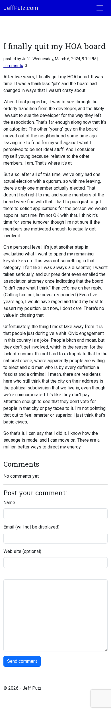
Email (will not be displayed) (31, 527)
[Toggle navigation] (100, 8)
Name (9, 502)
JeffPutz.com (20, 8)
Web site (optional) (22, 551)
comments (13, 65)
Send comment (22, 661)
